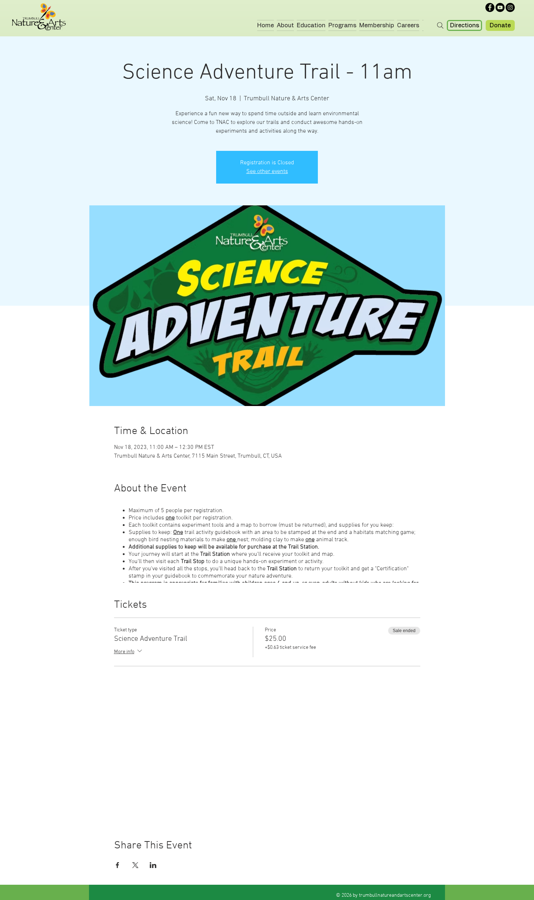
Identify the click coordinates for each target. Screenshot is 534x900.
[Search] (440, 25)
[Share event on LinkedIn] (153, 865)
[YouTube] (500, 7)
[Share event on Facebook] (117, 865)
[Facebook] (489, 7)
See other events (267, 171)
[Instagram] (510, 7)
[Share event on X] (135, 865)
